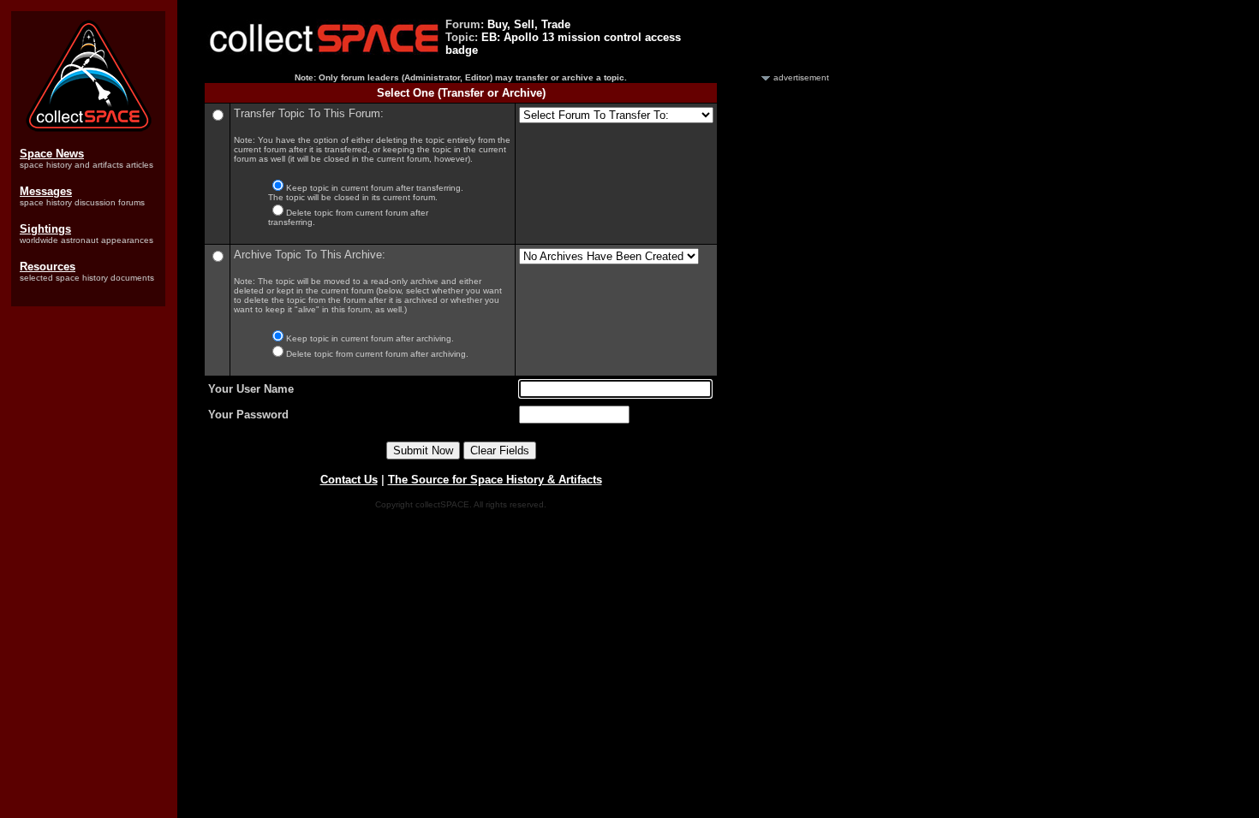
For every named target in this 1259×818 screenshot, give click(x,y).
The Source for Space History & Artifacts (495, 479)
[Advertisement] (782, 340)
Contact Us (349, 479)
